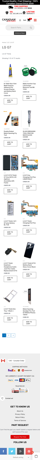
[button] (20, 33)
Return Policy (20, 417)
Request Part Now (20, 437)
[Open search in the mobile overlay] (20, 27)
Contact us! (9, 398)
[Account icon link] (20, 20)
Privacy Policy (20, 414)
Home (4, 42)
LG (8, 42)
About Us (20, 411)
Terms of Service (20, 420)
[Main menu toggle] (35, 20)
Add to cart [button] (10, 101)
